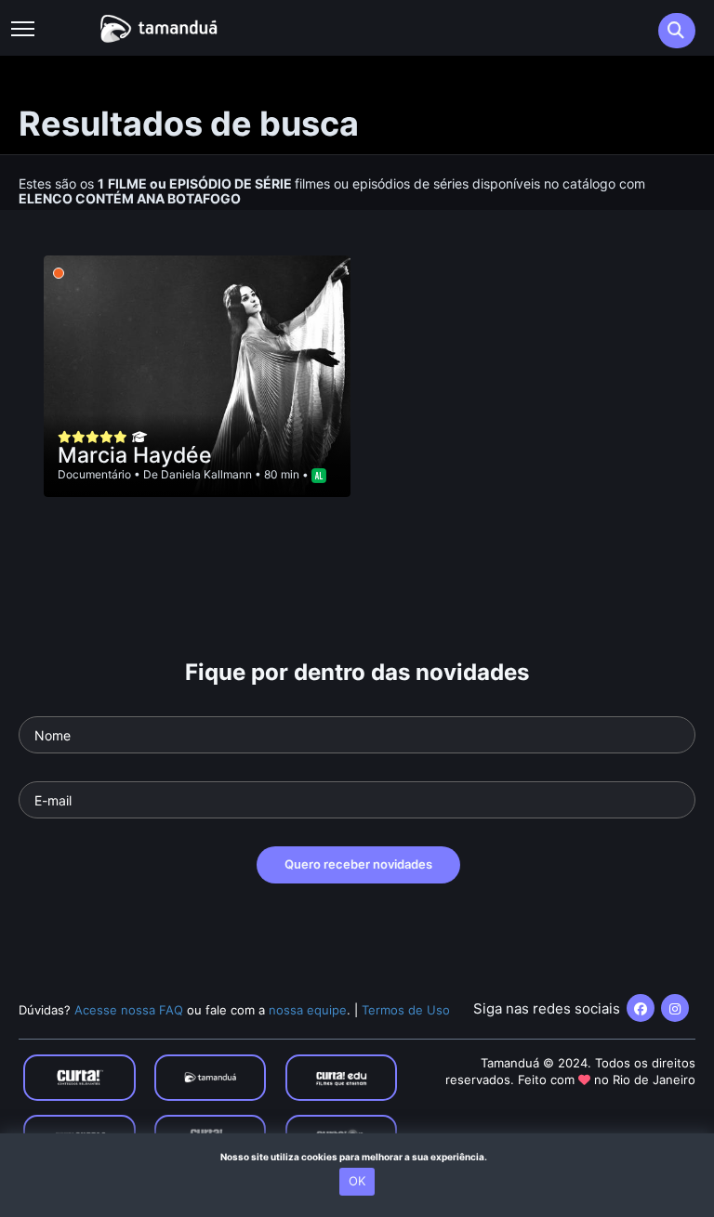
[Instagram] (675, 1008)
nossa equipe (308, 1009)
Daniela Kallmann (206, 474)
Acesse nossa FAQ (128, 1009)
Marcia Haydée (135, 455)
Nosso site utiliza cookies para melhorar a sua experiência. (357, 1156)
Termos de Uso (406, 1009)
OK (357, 1180)
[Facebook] (640, 1008)
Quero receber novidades (358, 864)
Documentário (94, 474)
